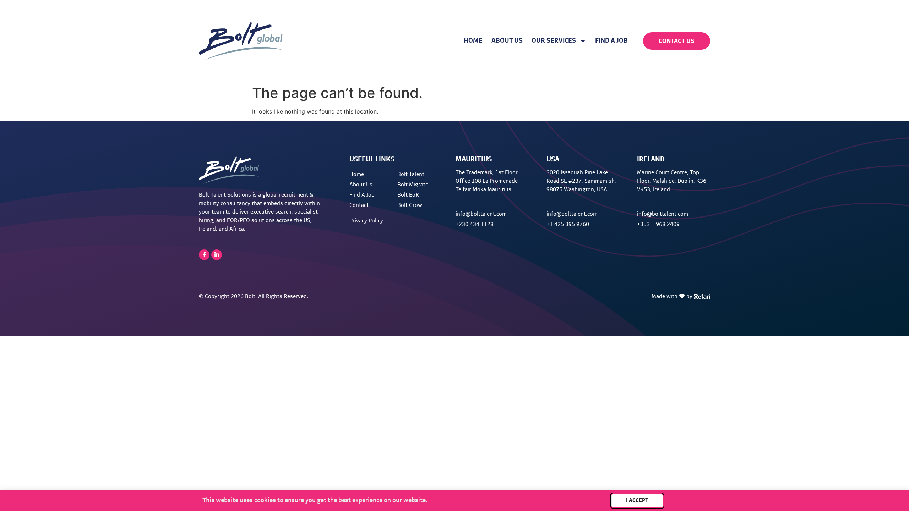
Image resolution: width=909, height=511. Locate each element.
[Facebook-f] (204, 254)
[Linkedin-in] (216, 254)
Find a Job (611, 41)
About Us (507, 41)
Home (473, 41)
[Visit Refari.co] (702, 295)
